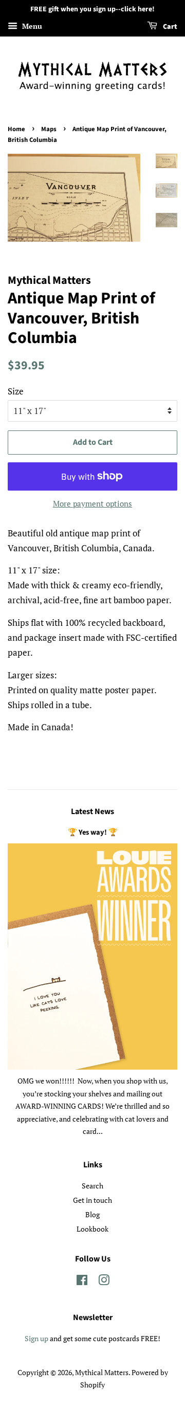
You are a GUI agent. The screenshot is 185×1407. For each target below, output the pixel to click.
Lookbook (92, 1229)
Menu (31, 26)
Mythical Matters (101, 1372)
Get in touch (92, 1200)
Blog (92, 1214)
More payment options (92, 503)
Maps (49, 129)
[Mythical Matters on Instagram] (103, 1282)
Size (16, 391)
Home (16, 129)
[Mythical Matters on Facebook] (82, 1282)
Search (92, 1185)
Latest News (92, 811)
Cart (169, 27)
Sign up (36, 1338)
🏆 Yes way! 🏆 (93, 832)
